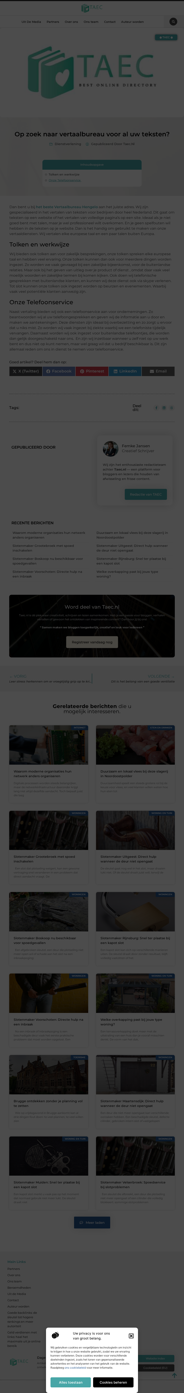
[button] (131, 1336)
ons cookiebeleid (75, 1367)
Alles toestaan (71, 1382)
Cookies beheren (113, 1382)
